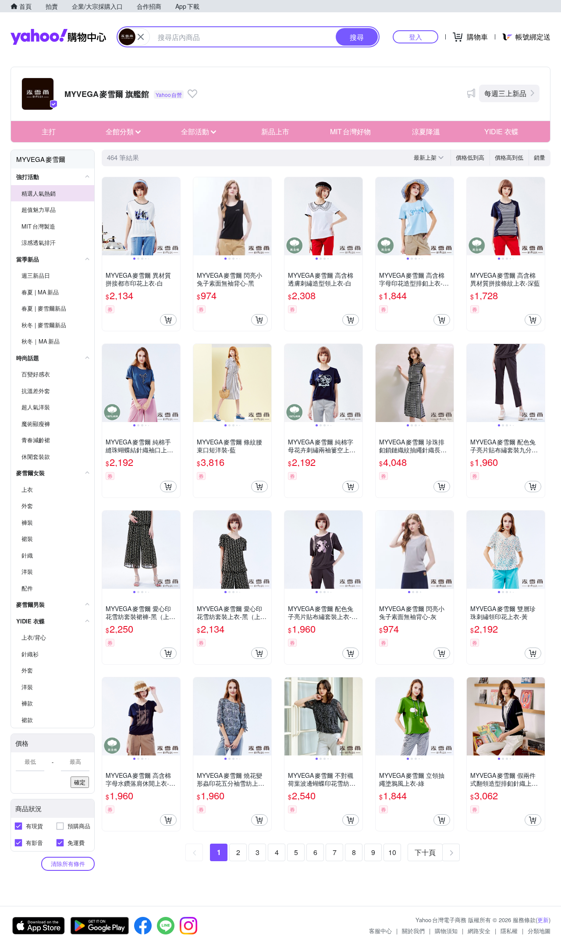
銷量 (539, 157)
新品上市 (275, 131)
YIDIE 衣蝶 (501, 131)
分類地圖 (539, 931)
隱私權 (509, 931)
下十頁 (425, 852)
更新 (543, 920)
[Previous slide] (108, 216)
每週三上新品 (505, 93)
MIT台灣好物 (350, 131)
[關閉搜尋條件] (140, 37)
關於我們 (413, 931)
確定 (79, 782)
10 (392, 852)
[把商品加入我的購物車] (168, 320)
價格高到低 (509, 157)
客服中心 (380, 931)
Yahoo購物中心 (58, 36)
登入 (415, 36)
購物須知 (446, 931)
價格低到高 (470, 157)
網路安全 (479, 931)
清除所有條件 (68, 863)
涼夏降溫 (426, 131)
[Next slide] (174, 216)
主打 (49, 131)
